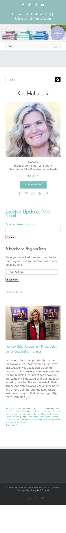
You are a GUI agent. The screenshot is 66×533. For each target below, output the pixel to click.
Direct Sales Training (48, 416)
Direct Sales (15, 411)
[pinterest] (26, 193)
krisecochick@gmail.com (33, 18)
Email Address (20, 224)
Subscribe (12, 279)
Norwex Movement (42, 414)
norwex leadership (22, 419)
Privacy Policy (14, 291)
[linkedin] (33, 193)
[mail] (46, 193)
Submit (10, 237)
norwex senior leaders (42, 419)
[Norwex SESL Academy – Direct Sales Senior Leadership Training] (33, 323)
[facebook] (19, 193)
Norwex (17, 414)
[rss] (39, 193)
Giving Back (27, 411)
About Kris (33, 176)
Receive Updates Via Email (28, 213)
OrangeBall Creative (39, 490)
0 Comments (21, 422)
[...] (28, 397)
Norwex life (27, 414)
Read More (10, 424)
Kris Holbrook (14, 408)
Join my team (40, 411)
